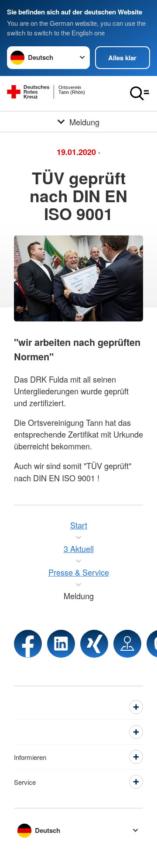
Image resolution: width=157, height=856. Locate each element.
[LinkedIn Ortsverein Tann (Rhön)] (61, 644)
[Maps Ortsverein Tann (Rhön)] (127, 644)
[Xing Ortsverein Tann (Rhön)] (94, 644)
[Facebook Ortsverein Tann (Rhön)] (28, 644)
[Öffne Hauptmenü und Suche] (139, 93)
